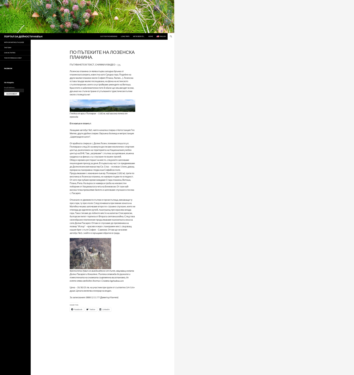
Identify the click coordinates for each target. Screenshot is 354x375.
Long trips (125, 36)
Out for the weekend (108, 36)
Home (150, 36)
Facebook (8, 68)
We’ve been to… (139, 36)
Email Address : (9, 87)
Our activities (9, 53)
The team (7, 47)
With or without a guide (14, 42)
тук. (119, 64)
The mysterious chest (13, 58)
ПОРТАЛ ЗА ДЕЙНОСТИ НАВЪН (23, 36)
